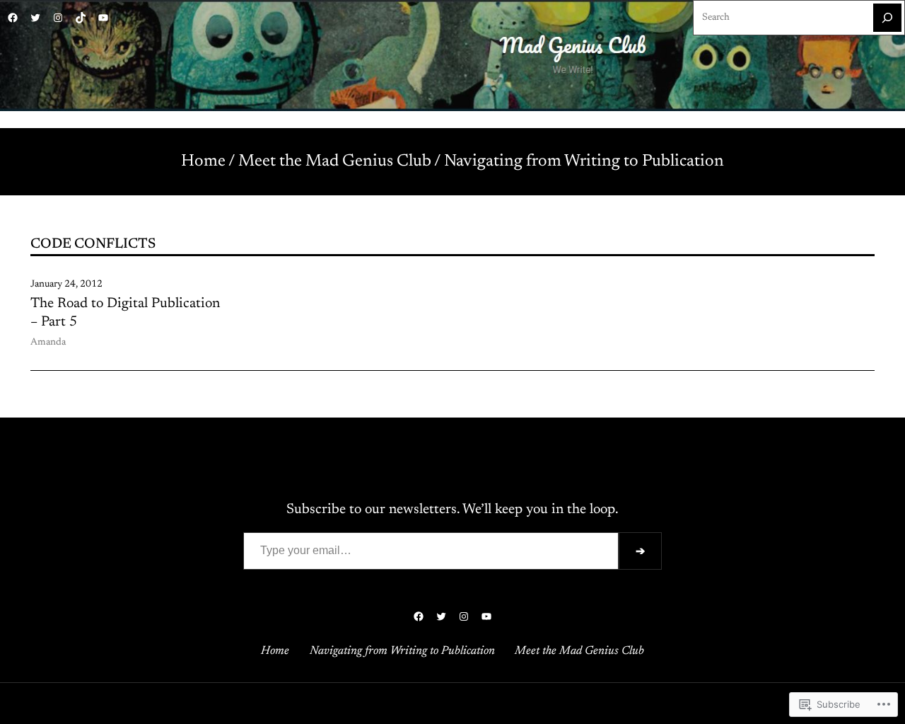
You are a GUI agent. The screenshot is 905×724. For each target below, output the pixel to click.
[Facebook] (12, 17)
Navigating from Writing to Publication (584, 162)
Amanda (48, 342)
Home (203, 162)
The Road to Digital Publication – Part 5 (125, 313)
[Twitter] (35, 17)
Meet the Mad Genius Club (334, 162)
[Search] (887, 18)
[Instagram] (58, 17)
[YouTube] (103, 17)
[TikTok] (80, 17)
